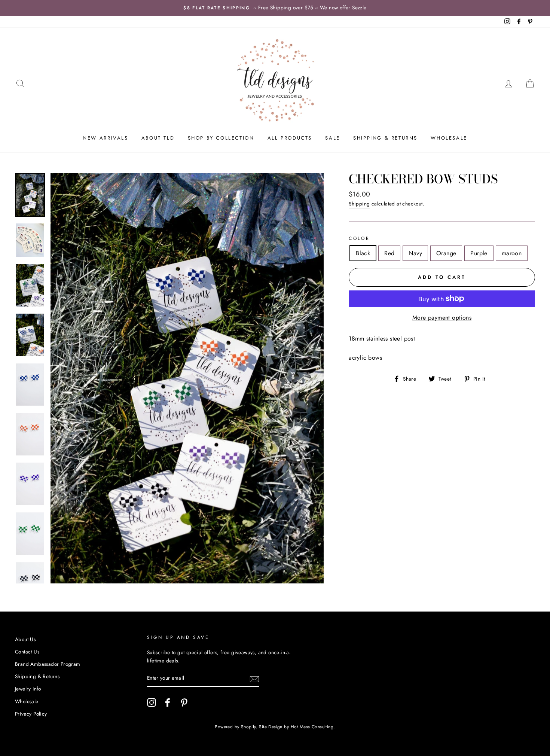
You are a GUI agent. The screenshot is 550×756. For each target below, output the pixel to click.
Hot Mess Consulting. (313, 726)
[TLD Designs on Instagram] (151, 702)
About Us (25, 639)
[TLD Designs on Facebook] (167, 702)
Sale (332, 137)
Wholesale (449, 137)
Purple (478, 253)
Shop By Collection (221, 137)
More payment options (441, 317)
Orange (446, 253)
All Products (290, 137)
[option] (275, 8)
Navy (415, 253)
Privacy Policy (31, 713)
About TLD (157, 137)
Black (363, 253)
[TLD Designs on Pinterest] (184, 702)
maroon (512, 253)
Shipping (359, 203)
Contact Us (27, 651)
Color (359, 238)
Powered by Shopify (235, 726)
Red (389, 253)
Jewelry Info (28, 688)
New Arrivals (105, 137)
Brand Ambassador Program (47, 664)
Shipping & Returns (385, 137)
